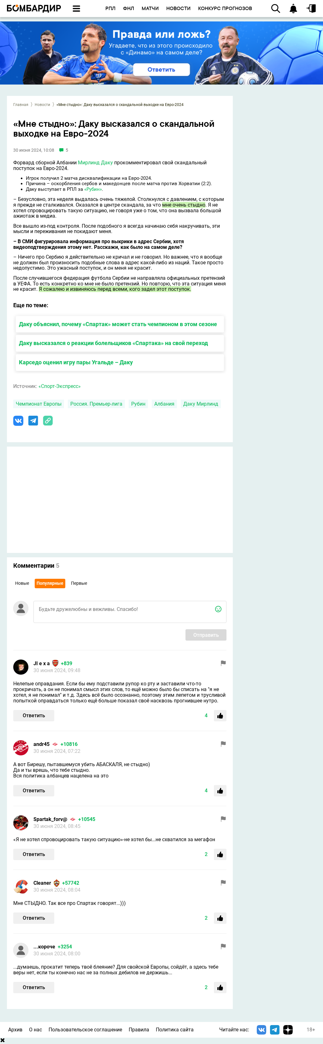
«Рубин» (93, 189)
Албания (164, 404)
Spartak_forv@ (50, 819)
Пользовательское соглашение (85, 1029)
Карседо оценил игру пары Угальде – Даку (76, 362)
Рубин (138, 404)
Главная (20, 105)
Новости (42, 105)
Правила (139, 1029)
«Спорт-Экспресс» (59, 386)
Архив (15, 1029)
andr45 (41, 744)
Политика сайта (175, 1029)
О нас (35, 1029)
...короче (44, 947)
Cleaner (42, 883)
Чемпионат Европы (39, 404)
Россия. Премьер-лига (96, 404)
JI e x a (41, 663)
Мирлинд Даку (95, 163)
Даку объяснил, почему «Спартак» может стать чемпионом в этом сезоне (118, 324)
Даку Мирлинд (200, 404)
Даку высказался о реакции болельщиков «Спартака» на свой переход (113, 343)
